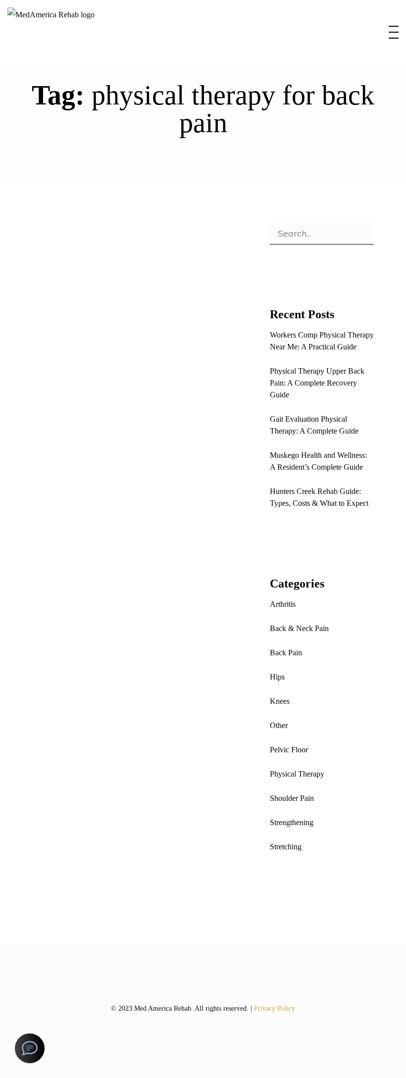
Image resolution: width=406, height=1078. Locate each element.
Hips (277, 677)
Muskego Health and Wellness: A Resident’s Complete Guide (318, 461)
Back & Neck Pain (299, 628)
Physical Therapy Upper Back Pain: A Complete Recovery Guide (317, 383)
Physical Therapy (147, 668)
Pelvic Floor (289, 749)
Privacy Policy (274, 1008)
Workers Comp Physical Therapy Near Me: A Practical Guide (322, 341)
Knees (280, 701)
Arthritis (283, 604)
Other (113, 347)
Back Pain (286, 652)
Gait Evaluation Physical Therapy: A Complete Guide (314, 425)
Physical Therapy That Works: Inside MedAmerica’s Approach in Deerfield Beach (128, 712)
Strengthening (291, 822)
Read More (70, 486)
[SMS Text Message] (30, 1048)
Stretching (286, 846)
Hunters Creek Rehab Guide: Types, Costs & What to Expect (319, 497)
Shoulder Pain (292, 798)
